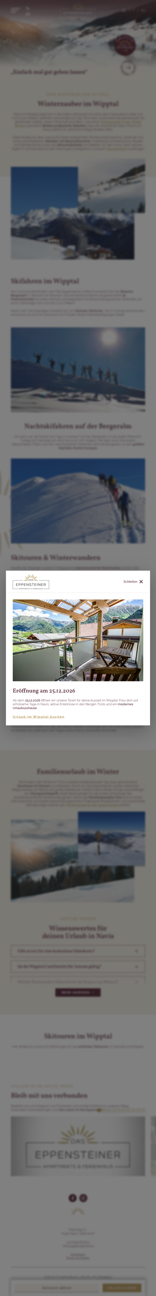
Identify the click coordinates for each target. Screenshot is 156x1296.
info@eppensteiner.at (78, 1246)
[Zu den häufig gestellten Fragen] (128, 67)
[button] (78, 951)
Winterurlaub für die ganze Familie (92, 805)
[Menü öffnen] (15, 10)
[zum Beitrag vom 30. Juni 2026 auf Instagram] (78, 1146)
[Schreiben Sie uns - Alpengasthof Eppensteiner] (28, 13)
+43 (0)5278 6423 (78, 1242)
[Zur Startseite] (78, 10)
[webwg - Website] (88, 1286)
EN (143, 10)
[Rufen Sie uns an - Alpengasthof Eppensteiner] (28, 7)
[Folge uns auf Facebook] (73, 1198)
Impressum (78, 1254)
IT (133, 10)
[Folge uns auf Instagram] (83, 1198)
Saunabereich (117, 149)
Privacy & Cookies (78, 1258)
